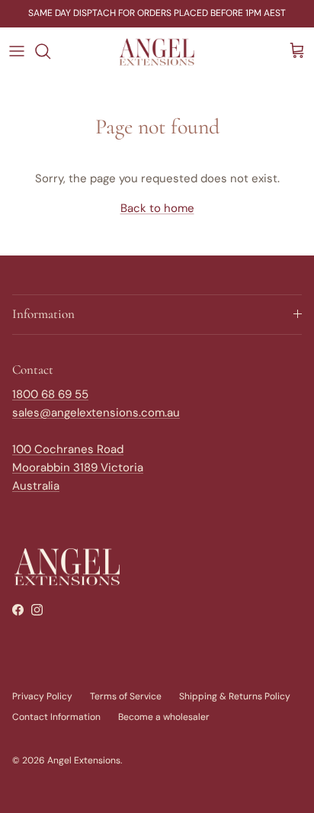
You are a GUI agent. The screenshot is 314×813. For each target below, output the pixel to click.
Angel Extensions (83, 760)
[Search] (50, 51)
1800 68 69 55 (50, 394)
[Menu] (17, 51)
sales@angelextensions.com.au (96, 412)
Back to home (157, 208)
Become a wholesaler (164, 717)
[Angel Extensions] (157, 51)
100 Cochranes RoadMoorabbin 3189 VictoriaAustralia (77, 467)
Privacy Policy (42, 696)
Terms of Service (126, 696)
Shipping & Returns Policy (234, 696)
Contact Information (56, 717)
